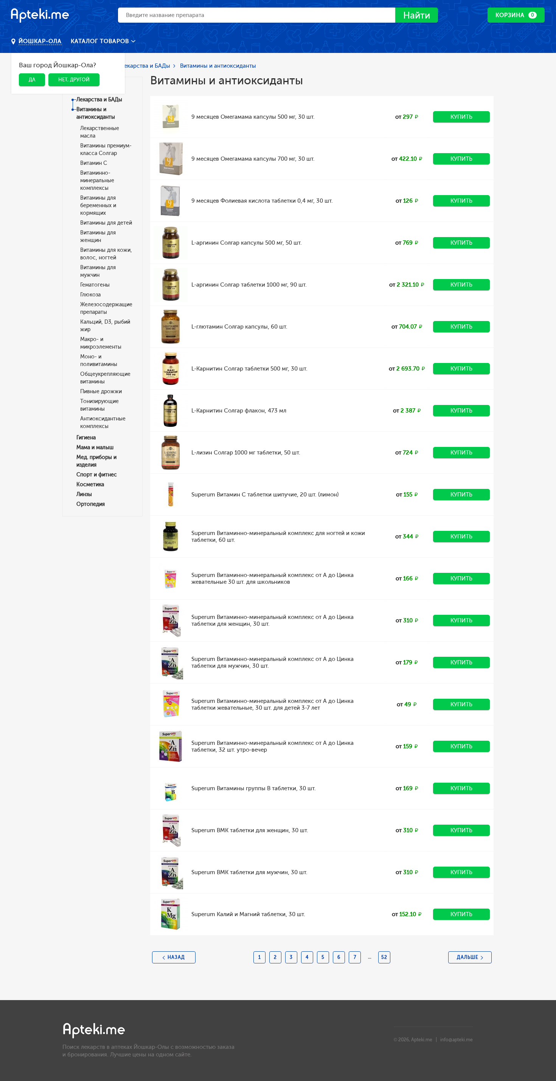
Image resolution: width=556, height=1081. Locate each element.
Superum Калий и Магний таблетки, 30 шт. (248, 914)
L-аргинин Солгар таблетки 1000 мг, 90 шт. (249, 284)
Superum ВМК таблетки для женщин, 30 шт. (249, 830)
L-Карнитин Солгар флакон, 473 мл (238, 410)
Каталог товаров (101, 41)
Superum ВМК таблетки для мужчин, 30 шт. (249, 872)
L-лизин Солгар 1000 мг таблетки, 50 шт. (245, 452)
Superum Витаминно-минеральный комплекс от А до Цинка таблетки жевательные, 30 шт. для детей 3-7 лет (272, 704)
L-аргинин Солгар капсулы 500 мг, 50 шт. (246, 242)
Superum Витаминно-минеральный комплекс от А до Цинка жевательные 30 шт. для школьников (272, 578)
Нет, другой (74, 79)
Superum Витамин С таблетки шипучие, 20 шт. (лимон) (265, 494)
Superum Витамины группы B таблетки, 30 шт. (253, 788)
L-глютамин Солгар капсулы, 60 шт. (239, 326)
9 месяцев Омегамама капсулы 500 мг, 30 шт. (253, 116)
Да (32, 79)
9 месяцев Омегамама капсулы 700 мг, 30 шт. (253, 158)
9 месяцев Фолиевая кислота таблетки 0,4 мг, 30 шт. (262, 200)
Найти (416, 15)
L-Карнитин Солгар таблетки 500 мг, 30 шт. (249, 368)
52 (384, 957)
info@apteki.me (456, 1039)
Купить (461, 116)
